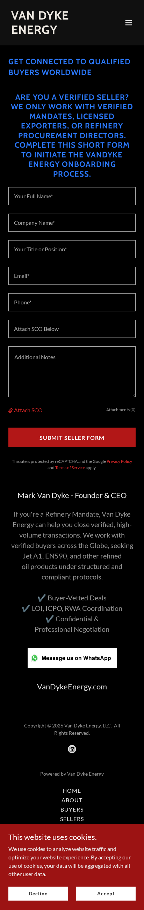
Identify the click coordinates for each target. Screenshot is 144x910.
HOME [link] (72, 790)
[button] (129, 23)
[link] (53, 31)
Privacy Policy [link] (119, 461)
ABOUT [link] (72, 800)
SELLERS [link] (72, 818)
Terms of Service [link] (70, 467)
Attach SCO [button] (28, 410)
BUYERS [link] (71, 809)
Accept (105, 893)
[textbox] (72, 196)
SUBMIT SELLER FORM (71, 437)
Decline (38, 893)
